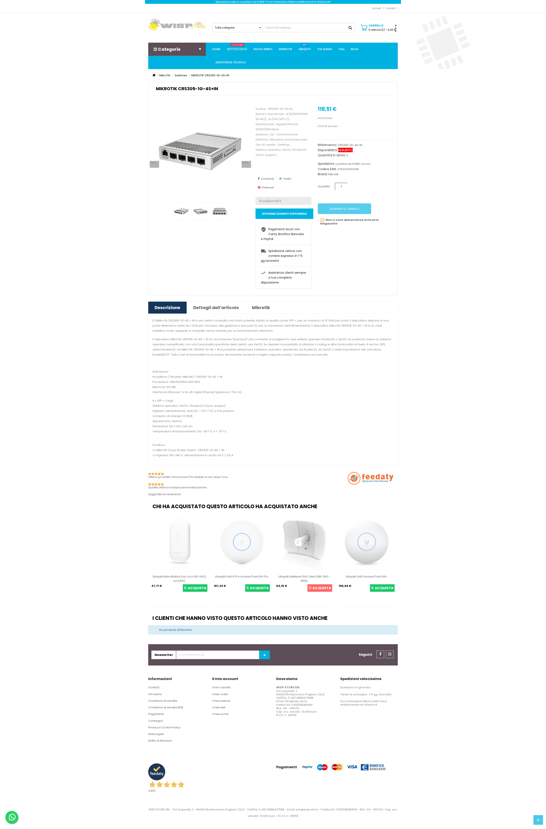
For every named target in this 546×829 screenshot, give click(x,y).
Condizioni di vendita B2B (165, 707)
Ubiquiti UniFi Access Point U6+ (304, 576)
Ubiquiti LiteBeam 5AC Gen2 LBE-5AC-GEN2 (242, 578)
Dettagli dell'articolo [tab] (216, 308)
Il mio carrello (221, 687)
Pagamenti (156, 714)
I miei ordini (220, 694)
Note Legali (156, 734)
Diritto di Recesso (160, 741)
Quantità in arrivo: (332, 155)
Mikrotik (333, 174)
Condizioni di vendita (162, 701)
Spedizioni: (326, 163)
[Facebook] (380, 654)
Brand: (323, 174)
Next (245, 163)
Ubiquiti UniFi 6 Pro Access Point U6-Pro (179, 576)
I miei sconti (220, 714)
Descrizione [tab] (167, 308)
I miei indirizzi (221, 701)
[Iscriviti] (264, 655)
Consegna (155, 721)
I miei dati (218, 707)
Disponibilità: (327, 150)
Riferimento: (327, 145)
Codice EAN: (327, 169)
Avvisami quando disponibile (284, 214)
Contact (153, 687)
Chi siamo (155, 694)
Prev (153, 163)
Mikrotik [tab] (261, 308)
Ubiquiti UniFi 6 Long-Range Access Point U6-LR (366, 578)
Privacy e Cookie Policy (164, 727)
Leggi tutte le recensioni (164, 494)
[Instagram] (390, 654)
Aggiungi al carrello (344, 209)
